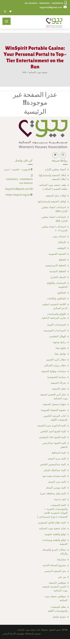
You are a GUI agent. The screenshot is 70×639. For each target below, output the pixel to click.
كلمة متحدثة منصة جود (54, 476)
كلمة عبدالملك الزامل (55, 470)
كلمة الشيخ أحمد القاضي (53, 431)
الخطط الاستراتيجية (56, 266)
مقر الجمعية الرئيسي (55, 571)
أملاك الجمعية (59, 179)
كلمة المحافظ (59, 453)
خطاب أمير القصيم (56, 360)
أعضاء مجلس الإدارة (55, 169)
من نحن (62, 577)
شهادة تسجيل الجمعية (54, 404)
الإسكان (62, 242)
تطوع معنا (61, 348)
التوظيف (61, 248)
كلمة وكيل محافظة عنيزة (53, 494)
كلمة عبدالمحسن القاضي (53, 464)
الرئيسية (35, 111)
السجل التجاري (58, 277)
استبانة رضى (59, 236)
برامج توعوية (59, 342)
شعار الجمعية (59, 389)
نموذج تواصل (59, 617)
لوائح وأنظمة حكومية (55, 534)
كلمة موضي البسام (56, 488)
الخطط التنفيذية (57, 271)
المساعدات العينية (56, 325)
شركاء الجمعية (58, 383)
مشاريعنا (61, 559)
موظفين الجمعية (57, 583)
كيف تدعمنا (60, 499)
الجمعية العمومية (57, 254)
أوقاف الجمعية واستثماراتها (52, 201)
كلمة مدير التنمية (57, 482)
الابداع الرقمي (9, 634)
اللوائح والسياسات (56, 314)
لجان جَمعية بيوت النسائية (52, 528)
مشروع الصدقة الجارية (54, 565)
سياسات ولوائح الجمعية (53, 371)
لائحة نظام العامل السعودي (52, 523)
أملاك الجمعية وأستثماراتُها (52, 175)
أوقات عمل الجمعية (56, 196)
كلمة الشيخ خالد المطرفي (52, 437)
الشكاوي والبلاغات (56, 299)
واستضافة (29, 634)
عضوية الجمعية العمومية (53, 410)
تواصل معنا (60, 354)
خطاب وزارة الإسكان (55, 365)
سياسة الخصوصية (56, 377)
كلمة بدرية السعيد (57, 459)
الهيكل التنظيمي (57, 336)
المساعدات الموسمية (55, 331)
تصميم (38, 634)
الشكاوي (61, 293)
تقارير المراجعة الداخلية (54, 318)
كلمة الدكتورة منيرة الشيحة (51, 426)
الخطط (62, 260)
